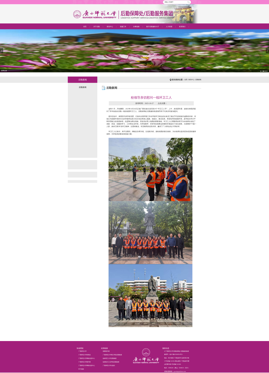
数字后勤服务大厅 (152, 26)
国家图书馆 (106, 351)
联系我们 (182, 26)
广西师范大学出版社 (109, 365)
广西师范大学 (82, 351)
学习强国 (81, 369)
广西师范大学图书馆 (84, 362)
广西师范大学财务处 (84, 355)
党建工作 (123, 26)
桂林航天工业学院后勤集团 (111, 362)
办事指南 (136, 26)
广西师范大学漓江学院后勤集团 (112, 355)
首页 (84, 26)
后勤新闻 (198, 79)
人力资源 (169, 26)
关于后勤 (96, 26)
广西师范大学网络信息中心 (86, 358)
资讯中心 (110, 26)
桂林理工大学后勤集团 (109, 358)
